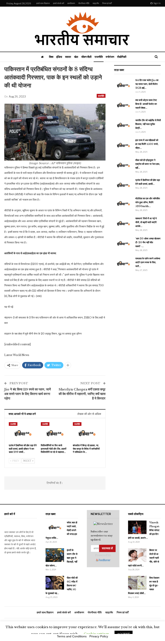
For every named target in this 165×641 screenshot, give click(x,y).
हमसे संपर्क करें (58, 3)
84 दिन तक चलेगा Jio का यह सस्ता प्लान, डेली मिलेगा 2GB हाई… (146, 84)
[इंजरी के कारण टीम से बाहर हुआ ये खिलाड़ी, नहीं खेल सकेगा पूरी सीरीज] (55, 555)
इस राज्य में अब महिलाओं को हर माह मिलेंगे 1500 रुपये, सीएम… (146, 144)
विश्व (51, 57)
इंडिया (59, 57)
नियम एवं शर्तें (107, 3)
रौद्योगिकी (121, 57)
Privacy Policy (98, 636)
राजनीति (99, 57)
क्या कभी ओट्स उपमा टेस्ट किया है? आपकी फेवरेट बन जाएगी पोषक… (146, 104)
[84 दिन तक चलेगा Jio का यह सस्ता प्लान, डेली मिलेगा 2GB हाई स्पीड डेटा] (123, 85)
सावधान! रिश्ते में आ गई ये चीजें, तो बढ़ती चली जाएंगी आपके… (146, 222)
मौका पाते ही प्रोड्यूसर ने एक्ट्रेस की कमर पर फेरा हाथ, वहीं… (147, 164)
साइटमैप (96, 3)
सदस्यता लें (107, 548)
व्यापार (68, 57)
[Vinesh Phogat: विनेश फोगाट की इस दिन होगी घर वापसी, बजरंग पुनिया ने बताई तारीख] (137, 527)
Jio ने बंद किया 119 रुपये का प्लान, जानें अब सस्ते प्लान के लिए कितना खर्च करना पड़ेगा (27, 393)
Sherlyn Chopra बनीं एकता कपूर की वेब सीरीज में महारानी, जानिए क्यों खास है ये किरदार (82, 393)
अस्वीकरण (71, 3)
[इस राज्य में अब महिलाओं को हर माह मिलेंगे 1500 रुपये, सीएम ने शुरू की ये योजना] (123, 145)
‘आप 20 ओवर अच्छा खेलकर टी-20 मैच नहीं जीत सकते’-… (147, 242)
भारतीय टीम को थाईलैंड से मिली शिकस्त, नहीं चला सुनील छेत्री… (148, 124)
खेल (76, 57)
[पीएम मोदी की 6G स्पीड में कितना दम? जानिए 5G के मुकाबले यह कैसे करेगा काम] (55, 583)
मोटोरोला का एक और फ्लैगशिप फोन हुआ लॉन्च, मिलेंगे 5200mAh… (147, 202)
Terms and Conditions (72, 636)
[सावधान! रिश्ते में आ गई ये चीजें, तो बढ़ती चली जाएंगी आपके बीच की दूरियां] (123, 223)
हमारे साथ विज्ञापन (43, 3)
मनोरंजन (110, 57)
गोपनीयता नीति (83, 3)
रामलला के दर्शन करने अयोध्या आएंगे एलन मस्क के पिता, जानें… (147, 262)
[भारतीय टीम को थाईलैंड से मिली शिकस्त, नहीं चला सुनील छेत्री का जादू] (123, 125)
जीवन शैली (86, 57)
